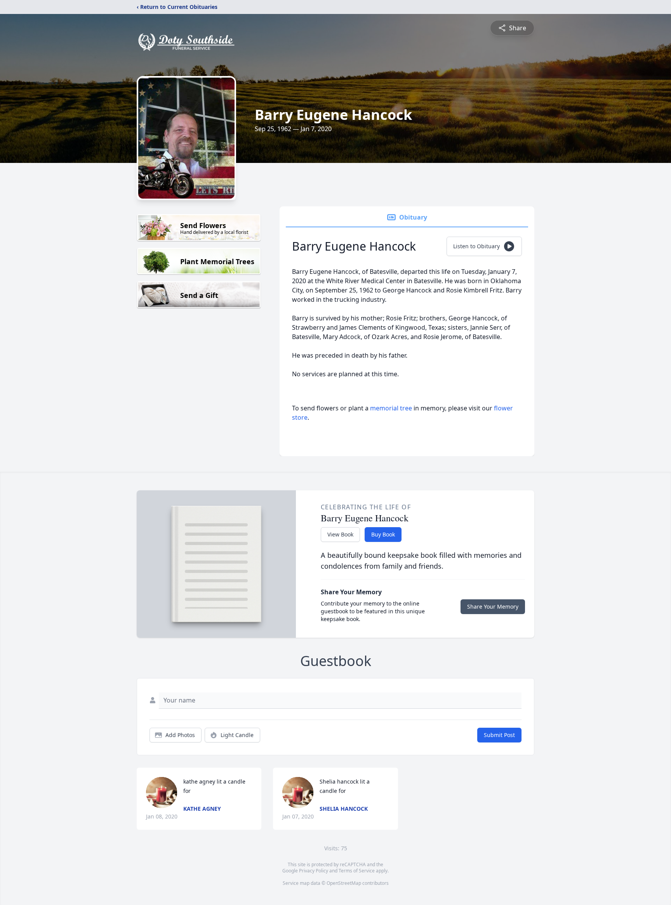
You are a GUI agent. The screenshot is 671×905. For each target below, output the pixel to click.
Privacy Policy (313, 870)
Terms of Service (357, 870)
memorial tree (391, 408)
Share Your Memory (492, 606)
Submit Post (499, 735)
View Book (340, 534)
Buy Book (383, 534)
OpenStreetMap (344, 883)
